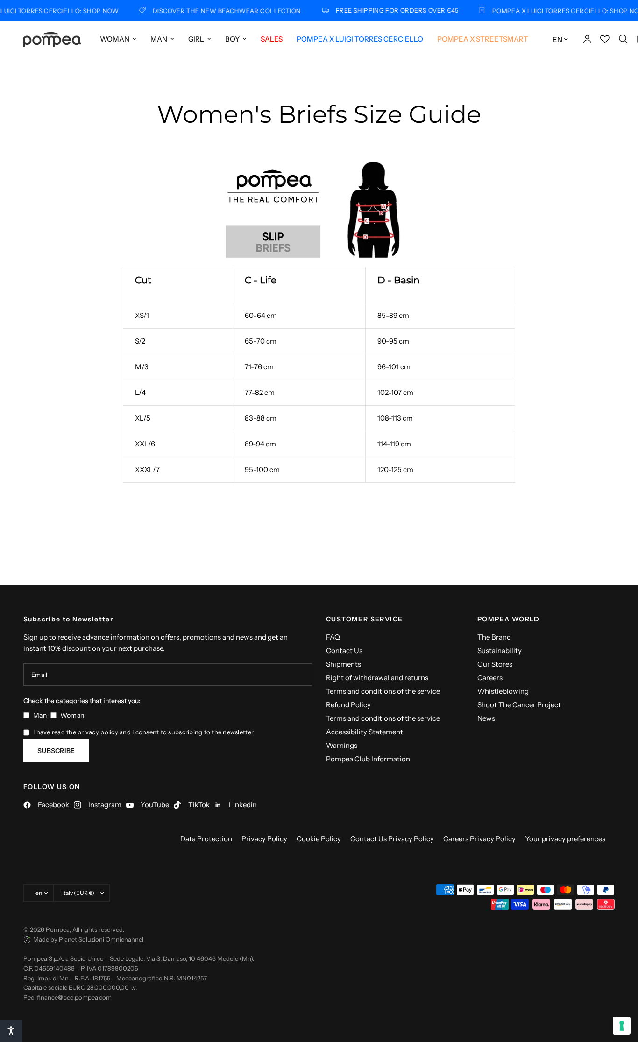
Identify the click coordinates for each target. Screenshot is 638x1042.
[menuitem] (118, 39)
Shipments (343, 664)
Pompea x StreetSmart (482, 39)
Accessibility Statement (364, 731)
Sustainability (499, 650)
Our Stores (494, 664)
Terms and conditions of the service (383, 691)
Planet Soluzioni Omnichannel (101, 939)
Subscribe (56, 750)
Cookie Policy (319, 838)
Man (158, 39)
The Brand (494, 637)
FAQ (333, 637)
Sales (272, 39)
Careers (490, 677)
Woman (114, 39)
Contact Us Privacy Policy (392, 838)
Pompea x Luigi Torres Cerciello (360, 39)
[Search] (623, 39)
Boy (232, 39)
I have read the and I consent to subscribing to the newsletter (143, 732)
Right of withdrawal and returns (377, 677)
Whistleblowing (503, 691)
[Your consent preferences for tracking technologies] (622, 1026)
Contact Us (344, 650)
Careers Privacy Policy (479, 838)
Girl (196, 39)
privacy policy (99, 732)
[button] (11, 1031)
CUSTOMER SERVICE (364, 619)
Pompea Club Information (368, 758)
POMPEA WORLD (508, 619)
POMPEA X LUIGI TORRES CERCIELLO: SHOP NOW (561, 10)
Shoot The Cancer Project (519, 704)
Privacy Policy (264, 838)
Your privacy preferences (565, 838)
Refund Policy (348, 704)
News (486, 718)
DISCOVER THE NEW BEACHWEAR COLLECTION (218, 10)
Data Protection (206, 838)
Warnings (341, 745)
